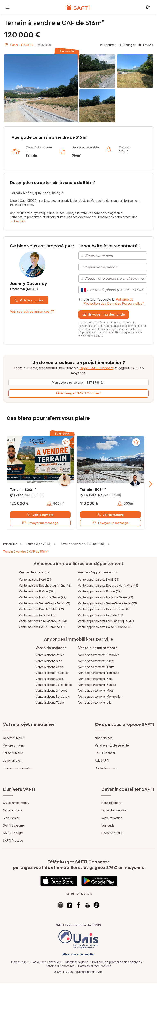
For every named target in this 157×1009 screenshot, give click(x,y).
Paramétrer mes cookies (94, 966)
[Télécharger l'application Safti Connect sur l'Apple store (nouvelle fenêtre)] (58, 881)
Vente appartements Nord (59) (98, 579)
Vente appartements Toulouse (98, 673)
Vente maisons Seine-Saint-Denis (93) (44, 603)
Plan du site (19, 962)
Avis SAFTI (102, 760)
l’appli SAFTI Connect (96, 368)
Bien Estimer (11, 818)
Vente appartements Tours (96, 667)
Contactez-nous (106, 768)
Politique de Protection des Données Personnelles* (114, 301)
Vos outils (107, 825)
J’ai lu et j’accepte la (114, 301)
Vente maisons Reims (50, 655)
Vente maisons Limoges (51, 690)
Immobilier (10, 544)
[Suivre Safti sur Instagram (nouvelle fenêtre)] (60, 905)
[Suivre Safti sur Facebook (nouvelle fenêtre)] (78, 905)
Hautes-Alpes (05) (38, 544)
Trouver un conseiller (17, 768)
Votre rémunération (114, 810)
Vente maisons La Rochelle (54, 684)
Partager (129, 45)
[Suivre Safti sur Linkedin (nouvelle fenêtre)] (69, 905)
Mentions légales (76, 962)
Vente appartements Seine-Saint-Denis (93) (107, 603)
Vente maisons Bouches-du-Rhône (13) (45, 585)
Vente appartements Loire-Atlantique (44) (106, 621)
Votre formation (111, 818)
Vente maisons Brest (49, 678)
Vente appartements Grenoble (98, 655)
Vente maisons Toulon (50, 702)
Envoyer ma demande (106, 314)
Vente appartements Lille (95, 702)
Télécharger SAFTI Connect (79, 393)
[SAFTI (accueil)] (78, 7)
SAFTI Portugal (13, 833)
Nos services (103, 738)
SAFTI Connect (105, 753)
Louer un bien (12, 760)
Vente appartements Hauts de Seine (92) (105, 597)
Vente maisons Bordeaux (52, 696)
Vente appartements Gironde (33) (100, 615)
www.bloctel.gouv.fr (90, 335)
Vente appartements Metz (95, 690)
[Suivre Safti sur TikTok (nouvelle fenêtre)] (96, 905)
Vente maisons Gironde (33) (37, 615)
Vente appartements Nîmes (96, 661)
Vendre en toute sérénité (112, 745)
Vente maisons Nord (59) (36, 579)
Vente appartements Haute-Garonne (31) (105, 627)
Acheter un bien (14, 738)
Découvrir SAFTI (112, 833)
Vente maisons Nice (49, 661)
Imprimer (110, 45)
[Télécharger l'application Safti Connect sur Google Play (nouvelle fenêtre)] (99, 881)
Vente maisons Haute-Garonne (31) (42, 627)
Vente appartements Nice (95, 678)
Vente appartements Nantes (97, 684)
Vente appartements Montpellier (100, 696)
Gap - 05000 (21, 45)
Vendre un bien (13, 745)
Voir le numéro (32, 300)
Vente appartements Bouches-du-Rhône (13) (108, 585)
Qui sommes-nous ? (16, 802)
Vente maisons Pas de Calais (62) (41, 609)
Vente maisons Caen (49, 667)
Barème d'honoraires (60, 966)
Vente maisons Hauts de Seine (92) (42, 597)
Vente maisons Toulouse (52, 673)
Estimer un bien (13, 753)
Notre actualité (13, 810)
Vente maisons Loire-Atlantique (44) (43, 621)
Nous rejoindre (111, 802)
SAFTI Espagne (13, 825)
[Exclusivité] (41, 88)
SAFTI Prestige (13, 840)
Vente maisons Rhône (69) (37, 591)
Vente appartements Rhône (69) (100, 591)
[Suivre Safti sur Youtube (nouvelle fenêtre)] (87, 905)
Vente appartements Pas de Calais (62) (104, 609)
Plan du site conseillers (46, 962)
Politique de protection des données (117, 962)
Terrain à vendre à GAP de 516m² (25, 551)
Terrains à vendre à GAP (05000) (81, 544)
